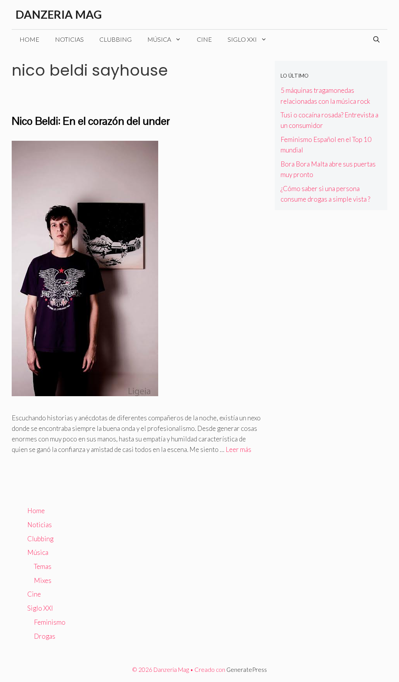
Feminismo (49, 622)
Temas (42, 566)
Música (159, 39)
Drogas (44, 636)
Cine (204, 39)
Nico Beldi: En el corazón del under (91, 121)
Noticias (69, 39)
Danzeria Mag (59, 14)
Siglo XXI (242, 39)
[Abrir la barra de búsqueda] (376, 39)
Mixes (42, 580)
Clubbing (115, 39)
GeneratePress (246, 669)
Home (29, 39)
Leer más (238, 449)
